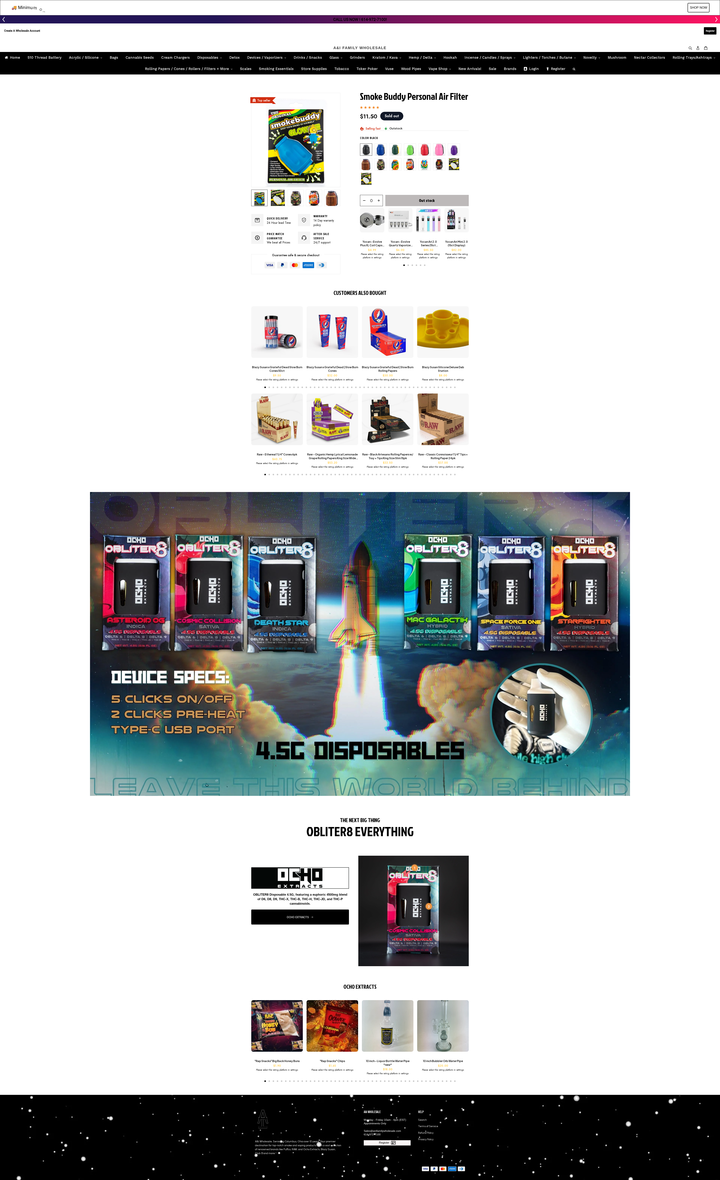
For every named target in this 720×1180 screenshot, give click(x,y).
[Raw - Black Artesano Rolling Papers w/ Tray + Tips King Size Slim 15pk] (387, 421)
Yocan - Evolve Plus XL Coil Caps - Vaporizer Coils (372, 243)
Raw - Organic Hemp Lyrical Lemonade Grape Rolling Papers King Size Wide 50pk (332, 456)
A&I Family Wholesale (359, 48)
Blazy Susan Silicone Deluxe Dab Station (443, 369)
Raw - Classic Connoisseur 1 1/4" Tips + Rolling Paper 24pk (443, 456)
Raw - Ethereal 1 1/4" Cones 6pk (277, 454)
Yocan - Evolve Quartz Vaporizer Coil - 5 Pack (400, 243)
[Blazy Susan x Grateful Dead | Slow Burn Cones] (332, 334)
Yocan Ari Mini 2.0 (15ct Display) (456, 243)
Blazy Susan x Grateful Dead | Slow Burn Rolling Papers (387, 369)
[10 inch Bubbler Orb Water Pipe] (443, 1027)
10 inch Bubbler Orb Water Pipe (443, 1061)
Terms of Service (428, 1126)
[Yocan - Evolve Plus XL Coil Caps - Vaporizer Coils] (372, 222)
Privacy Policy (426, 1139)
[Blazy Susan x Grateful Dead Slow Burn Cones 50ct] (277, 334)
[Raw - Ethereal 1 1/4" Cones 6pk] (277, 421)
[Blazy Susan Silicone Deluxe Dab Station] (443, 334)
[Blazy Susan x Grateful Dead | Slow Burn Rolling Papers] (387, 334)
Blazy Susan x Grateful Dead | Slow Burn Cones (332, 369)
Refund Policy (426, 1132)
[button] (404, 265)
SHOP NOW (698, 7)
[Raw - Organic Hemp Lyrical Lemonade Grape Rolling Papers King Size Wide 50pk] (332, 421)
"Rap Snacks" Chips (332, 1061)
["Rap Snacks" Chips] (332, 1027)
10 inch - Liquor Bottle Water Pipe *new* (388, 1062)
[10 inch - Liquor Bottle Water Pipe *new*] (387, 1027)
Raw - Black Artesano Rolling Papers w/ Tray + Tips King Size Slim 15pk (387, 456)
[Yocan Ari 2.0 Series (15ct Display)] (428, 222)
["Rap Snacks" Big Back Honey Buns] (277, 1027)
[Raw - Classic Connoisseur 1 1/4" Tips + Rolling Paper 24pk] (443, 421)
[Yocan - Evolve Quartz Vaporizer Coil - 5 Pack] (400, 222)
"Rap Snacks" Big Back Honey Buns (277, 1061)
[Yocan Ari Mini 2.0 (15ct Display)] (456, 222)
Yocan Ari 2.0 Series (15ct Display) (428, 243)
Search (422, 1119)
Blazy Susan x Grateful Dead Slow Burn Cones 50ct (277, 369)
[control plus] (380, 200)
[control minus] (363, 200)
